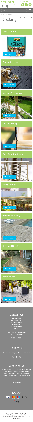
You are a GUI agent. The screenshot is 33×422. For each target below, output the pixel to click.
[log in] (22, 4)
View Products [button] (9, 54)
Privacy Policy (7, 416)
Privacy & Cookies (18, 416)
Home (3, 14)
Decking (9, 14)
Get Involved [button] (16, 382)
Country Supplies (22, 414)
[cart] (30, 5)
